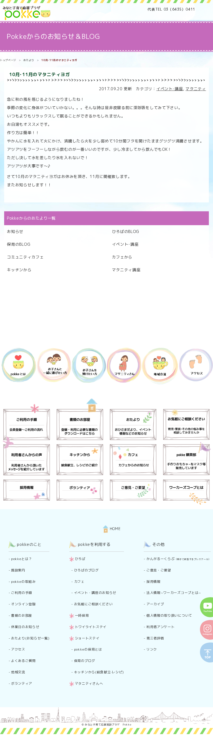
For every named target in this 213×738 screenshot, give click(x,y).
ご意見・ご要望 (158, 570)
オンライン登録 (23, 604)
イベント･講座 (169, 88)
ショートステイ (87, 638)
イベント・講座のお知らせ (95, 592)
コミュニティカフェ (25, 257)
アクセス (18, 649)
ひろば (80, 558)
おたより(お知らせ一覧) (30, 638)
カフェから (122, 257)
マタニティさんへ (89, 683)
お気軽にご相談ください (93, 604)
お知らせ (15, 231)
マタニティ (196, 88)
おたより (28, 60)
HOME (114, 528)
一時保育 (82, 615)
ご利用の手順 (21, 592)
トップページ (8, 60)
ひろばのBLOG (126, 231)
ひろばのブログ (86, 570)
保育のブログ (84, 660)
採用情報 (153, 581)
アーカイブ (155, 604)
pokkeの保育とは (88, 649)
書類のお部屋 (21, 615)
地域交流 (18, 672)
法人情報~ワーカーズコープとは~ (173, 592)
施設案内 (18, 570)
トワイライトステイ (90, 626)
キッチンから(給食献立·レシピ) (99, 672)
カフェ (79, 581)
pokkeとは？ (21, 558)
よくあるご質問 (23, 660)
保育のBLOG (18, 244)
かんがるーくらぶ (178, 558)
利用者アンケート (160, 626)
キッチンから (19, 269)
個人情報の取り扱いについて (169, 615)
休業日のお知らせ (25, 626)
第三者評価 (155, 638)
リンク (151, 649)
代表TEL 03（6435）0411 (171, 9)
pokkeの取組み (23, 581)
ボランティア (21, 683)
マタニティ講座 (126, 269)
